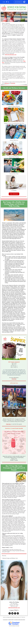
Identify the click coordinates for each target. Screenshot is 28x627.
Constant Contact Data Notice (19, 619)
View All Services (14, 194)
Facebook (13, 83)
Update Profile (11, 619)
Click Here (14, 379)
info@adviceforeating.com (10, 54)
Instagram (7, 83)
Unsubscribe (5, 619)
